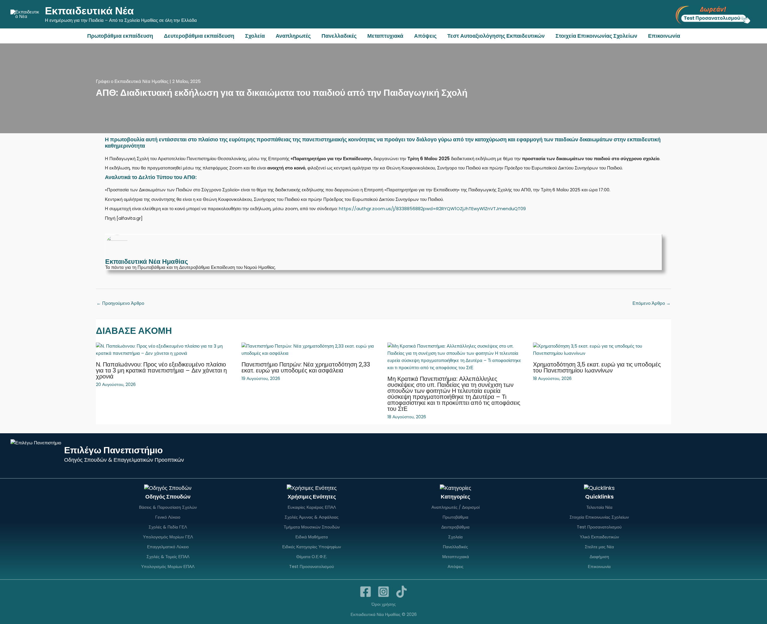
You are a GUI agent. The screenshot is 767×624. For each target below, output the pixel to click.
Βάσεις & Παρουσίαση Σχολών (168, 507)
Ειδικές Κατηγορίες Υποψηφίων (311, 547)
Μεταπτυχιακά (385, 36)
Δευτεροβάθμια (455, 527)
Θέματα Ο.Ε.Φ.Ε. (311, 557)
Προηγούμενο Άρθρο (120, 303)
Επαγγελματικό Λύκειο (168, 547)
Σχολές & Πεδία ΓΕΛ (168, 527)
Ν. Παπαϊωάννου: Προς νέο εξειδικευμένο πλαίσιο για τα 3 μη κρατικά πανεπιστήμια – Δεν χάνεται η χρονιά (161, 370)
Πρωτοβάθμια (455, 517)
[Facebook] (366, 592)
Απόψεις (425, 36)
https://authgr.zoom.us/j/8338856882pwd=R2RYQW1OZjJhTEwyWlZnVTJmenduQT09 (432, 208)
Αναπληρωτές (293, 36)
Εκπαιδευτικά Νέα (89, 10)
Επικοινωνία (664, 36)
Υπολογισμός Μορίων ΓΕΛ (168, 537)
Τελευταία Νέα (599, 507)
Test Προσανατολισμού (311, 567)
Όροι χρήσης (384, 604)
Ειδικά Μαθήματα (311, 537)
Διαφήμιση (599, 557)
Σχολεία (255, 36)
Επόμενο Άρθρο (651, 303)
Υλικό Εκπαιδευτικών (599, 537)
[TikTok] (401, 592)
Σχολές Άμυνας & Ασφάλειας (312, 517)
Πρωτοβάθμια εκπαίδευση (120, 36)
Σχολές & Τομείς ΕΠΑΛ (168, 557)
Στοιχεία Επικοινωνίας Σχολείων (596, 36)
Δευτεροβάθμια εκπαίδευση (199, 36)
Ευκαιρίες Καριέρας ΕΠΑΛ (312, 507)
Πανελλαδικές (339, 36)
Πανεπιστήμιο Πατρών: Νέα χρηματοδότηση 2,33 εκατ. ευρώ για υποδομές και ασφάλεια (305, 367)
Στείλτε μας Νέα (599, 547)
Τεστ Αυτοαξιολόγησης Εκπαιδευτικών (496, 36)
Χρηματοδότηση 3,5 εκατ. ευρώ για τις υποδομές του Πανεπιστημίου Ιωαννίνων (597, 367)
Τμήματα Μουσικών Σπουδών (312, 527)
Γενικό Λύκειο (167, 517)
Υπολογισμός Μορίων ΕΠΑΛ (167, 567)
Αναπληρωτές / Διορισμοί (455, 507)
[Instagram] (383, 592)
